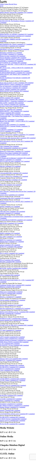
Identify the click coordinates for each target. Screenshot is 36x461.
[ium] (3, 2)
